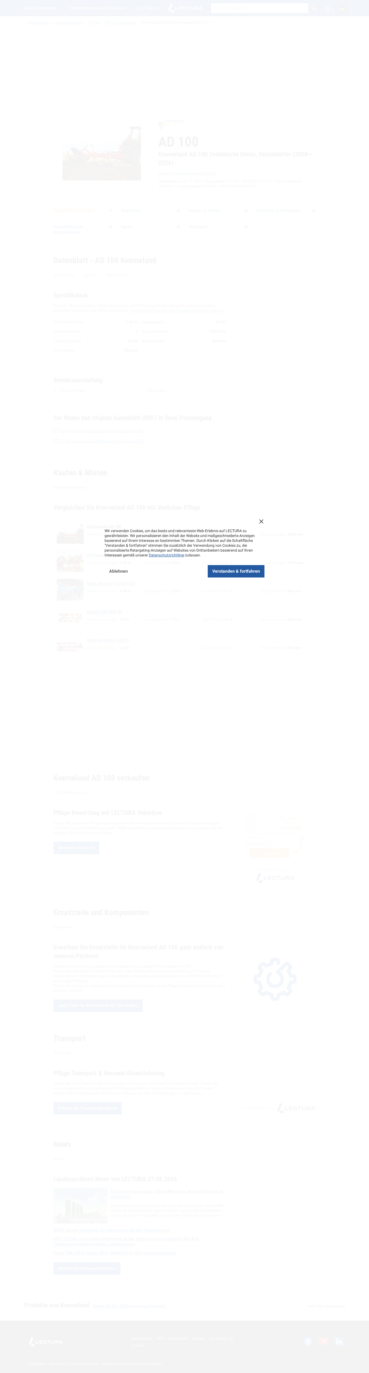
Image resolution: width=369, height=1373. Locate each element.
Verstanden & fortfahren (236, 571)
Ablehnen (118, 571)
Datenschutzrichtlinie (166, 555)
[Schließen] (261, 521)
